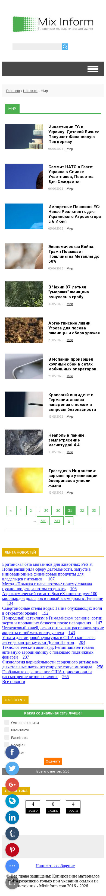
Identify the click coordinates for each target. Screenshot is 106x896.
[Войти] (75, 47)
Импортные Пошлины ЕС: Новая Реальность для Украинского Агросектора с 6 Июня (74, 214)
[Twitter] (53, 846)
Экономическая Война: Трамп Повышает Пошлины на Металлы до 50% (73, 254)
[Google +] (93, 846)
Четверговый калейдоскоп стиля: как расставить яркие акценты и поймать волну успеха (53, 630)
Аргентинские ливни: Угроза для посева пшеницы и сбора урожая (74, 328)
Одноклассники (25, 722)
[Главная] (53, 30)
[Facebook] (32, 846)
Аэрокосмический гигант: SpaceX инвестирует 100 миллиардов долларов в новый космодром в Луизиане (52, 598)
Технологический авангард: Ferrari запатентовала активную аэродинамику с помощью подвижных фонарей (48, 652)
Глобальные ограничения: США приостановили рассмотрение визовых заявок (47, 674)
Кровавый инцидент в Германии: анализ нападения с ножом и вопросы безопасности (72, 402)
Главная (13, 90)
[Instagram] (73, 846)
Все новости (13, 681)
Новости (30, 90)
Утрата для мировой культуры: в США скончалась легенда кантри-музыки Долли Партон (48, 640)
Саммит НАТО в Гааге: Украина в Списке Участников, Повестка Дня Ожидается (70, 174)
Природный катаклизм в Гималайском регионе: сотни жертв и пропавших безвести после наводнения (52, 620)
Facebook (19, 737)
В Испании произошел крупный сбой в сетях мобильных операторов (72, 364)
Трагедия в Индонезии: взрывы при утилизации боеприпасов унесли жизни (73, 478)
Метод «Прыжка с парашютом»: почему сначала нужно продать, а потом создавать (47, 586)
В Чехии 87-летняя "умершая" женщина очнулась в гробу (68, 292)
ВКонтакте (20, 730)
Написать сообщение (55, 865)
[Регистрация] (88, 47)
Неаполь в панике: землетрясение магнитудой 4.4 (67, 440)
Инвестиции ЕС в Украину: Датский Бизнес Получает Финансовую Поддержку (73, 134)
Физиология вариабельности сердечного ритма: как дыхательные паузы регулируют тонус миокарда (52, 664)
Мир (70, 149)
